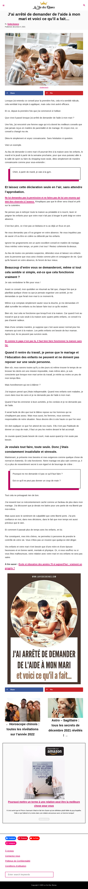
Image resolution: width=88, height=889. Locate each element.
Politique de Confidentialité (17, 861)
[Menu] (3, 5)
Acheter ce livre (44, 819)
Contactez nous (12, 856)
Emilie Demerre (13, 24)
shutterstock (44, 87)
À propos (9, 851)
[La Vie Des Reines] (43, 5)
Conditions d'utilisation (15, 866)
